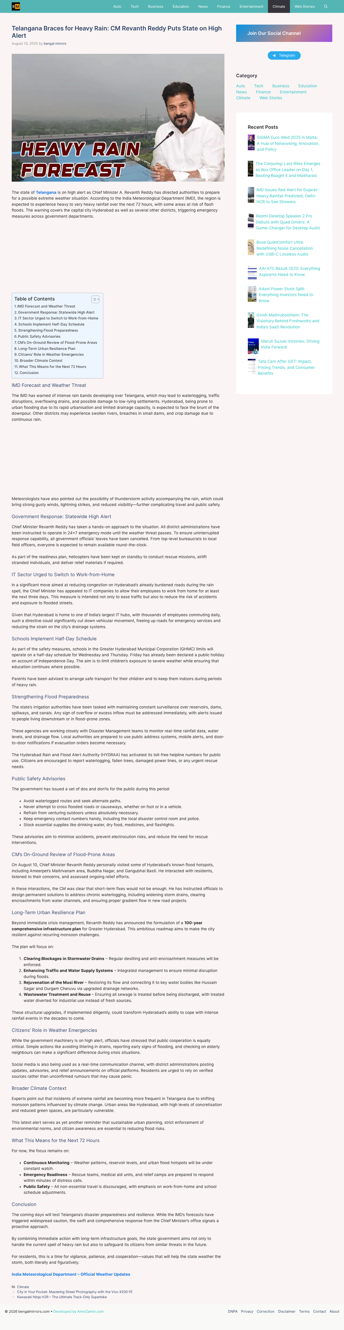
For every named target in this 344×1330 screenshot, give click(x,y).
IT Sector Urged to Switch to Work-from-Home (58, 318)
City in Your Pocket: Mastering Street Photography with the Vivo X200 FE (75, 1292)
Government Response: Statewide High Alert (56, 312)
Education (181, 6)
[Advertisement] (118, 258)
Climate (279, 6)
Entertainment (251, 6)
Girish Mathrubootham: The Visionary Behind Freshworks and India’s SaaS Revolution (287, 321)
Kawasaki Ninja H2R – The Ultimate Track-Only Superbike (62, 1297)
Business (155, 6)
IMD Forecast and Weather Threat (46, 306)
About (334, 1311)
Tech (135, 6)
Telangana (46, 192)
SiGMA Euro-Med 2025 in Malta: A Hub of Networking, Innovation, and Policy (288, 143)
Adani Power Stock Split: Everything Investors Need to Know (286, 294)
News (203, 6)
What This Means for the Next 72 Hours (52, 366)
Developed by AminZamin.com (78, 1311)
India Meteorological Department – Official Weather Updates (71, 1274)
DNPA (233, 1311)
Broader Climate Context (41, 360)
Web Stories (305, 6)
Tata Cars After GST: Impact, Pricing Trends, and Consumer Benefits (286, 367)
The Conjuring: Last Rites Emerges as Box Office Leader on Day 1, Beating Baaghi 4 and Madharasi (288, 169)
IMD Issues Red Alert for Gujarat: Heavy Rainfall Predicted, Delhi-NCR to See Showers (287, 195)
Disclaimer (287, 1311)
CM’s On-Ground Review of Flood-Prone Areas (57, 342)
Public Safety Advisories (39, 336)
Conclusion (29, 372)
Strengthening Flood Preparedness (48, 330)
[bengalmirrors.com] (16, 6)
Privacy (247, 1311)
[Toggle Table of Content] (93, 299)
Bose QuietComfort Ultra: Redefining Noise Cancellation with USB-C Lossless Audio (284, 248)
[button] (325, 6)
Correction (265, 1311)
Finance (223, 6)
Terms (304, 1311)
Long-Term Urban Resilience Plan (46, 348)
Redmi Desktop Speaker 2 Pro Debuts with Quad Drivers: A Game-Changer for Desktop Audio (288, 222)
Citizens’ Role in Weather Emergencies (51, 354)
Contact (319, 1311)
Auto (117, 6)
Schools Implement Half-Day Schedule (51, 324)
